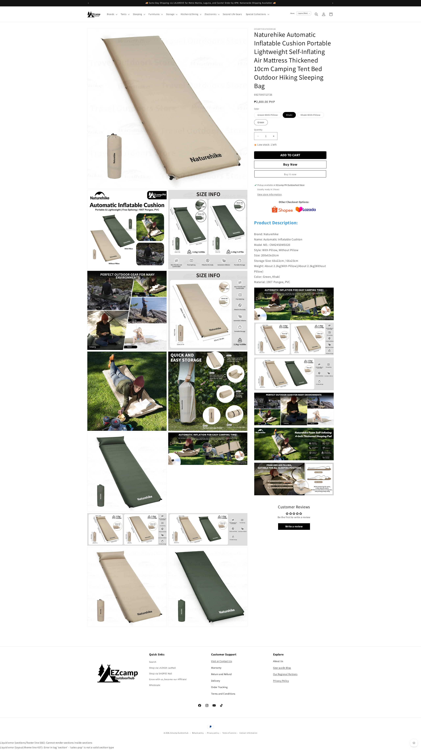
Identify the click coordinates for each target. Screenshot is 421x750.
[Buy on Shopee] (282, 210)
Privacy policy (213, 733)
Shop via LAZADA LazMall (162, 667)
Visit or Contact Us (221, 661)
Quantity (258, 129)
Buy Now (290, 164)
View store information (269, 194)
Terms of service (229, 733)
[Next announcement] (332, 3)
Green (261, 122)
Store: (292, 13)
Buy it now (290, 174)
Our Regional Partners (285, 674)
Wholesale (154, 685)
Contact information (248, 733)
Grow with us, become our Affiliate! (168, 679)
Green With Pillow (269, 115)
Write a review (294, 526)
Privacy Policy (281, 680)
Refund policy (198, 733)
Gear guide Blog (282, 667)
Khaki (289, 114)
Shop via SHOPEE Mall (160, 673)
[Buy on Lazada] (305, 210)
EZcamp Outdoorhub (179, 733)
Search (152, 661)
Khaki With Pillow (312, 115)
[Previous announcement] (88, 3)
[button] (112, 14)
